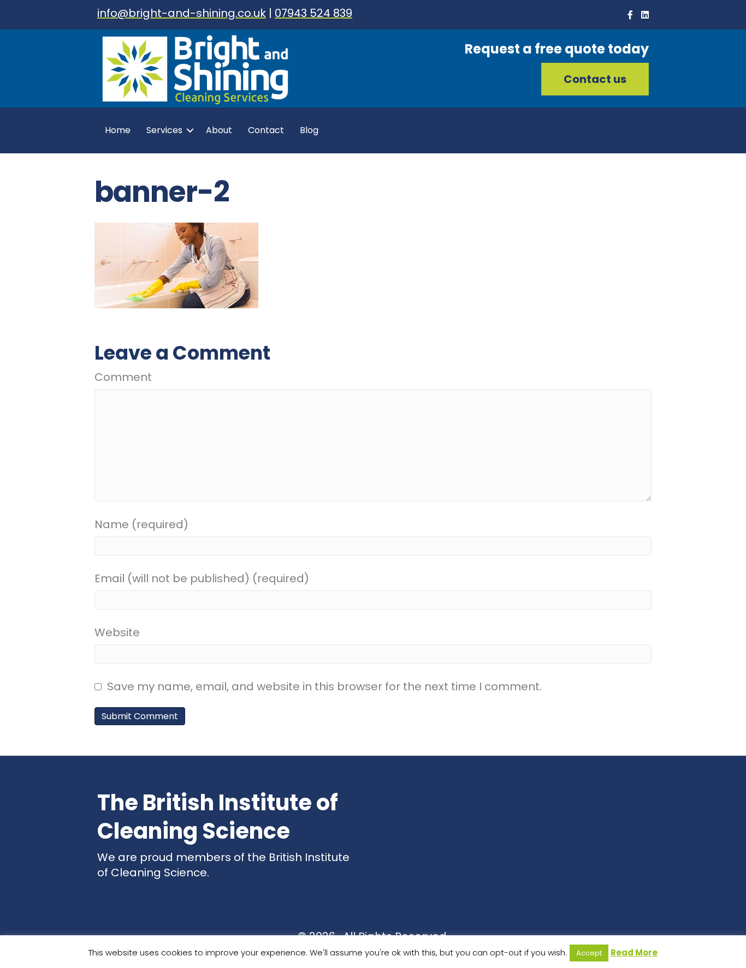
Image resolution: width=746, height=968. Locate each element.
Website (117, 632)
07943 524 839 (313, 13)
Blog (309, 130)
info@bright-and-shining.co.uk (181, 13)
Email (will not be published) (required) (201, 578)
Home (118, 130)
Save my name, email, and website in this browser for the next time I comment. (324, 686)
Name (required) (141, 524)
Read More (634, 952)
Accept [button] (589, 953)
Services (164, 130)
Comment (123, 377)
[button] (595, 79)
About (219, 130)
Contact (266, 130)
